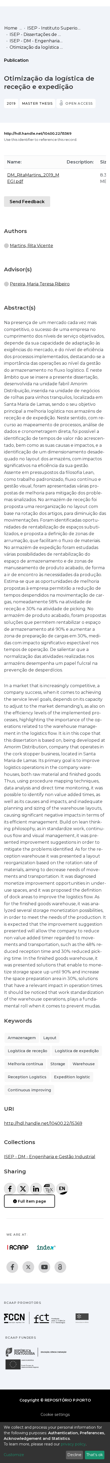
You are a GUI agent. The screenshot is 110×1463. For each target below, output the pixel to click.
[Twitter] (28, 1267)
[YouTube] (44, 1267)
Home (10, 28)
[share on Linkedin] (36, 1189)
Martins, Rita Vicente (31, 245)
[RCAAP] (60, 1267)
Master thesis (37, 103)
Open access (79, 103)
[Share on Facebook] (10, 1189)
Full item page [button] (31, 1201)
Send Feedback (27, 201)
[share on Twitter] (23, 1189)
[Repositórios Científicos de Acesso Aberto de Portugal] (17, 1247)
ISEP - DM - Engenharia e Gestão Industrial (36, 40)
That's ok (94, 1454)
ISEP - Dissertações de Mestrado (36, 34)
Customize (14, 1454)
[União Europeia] (25, 1369)
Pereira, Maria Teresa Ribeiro (40, 283)
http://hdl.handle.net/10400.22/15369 (38, 133)
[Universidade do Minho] (83, 1322)
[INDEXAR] (46, 1247)
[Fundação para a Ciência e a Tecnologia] (35, 1322)
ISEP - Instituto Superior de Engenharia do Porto (54, 28)
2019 (11, 103)
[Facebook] (12, 1267)
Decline (74, 1454)
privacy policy (73, 1444)
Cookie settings (55, 1414)
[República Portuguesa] (38, 1356)
